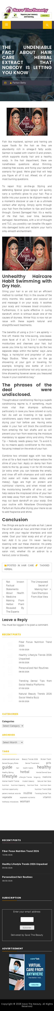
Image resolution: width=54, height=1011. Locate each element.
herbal (8, 569)
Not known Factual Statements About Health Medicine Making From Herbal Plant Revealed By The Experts (15, 596)
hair (17, 768)
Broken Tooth (46, 759)
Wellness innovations (10, 802)
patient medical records (11, 793)
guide (7, 767)
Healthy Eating (7, 772)
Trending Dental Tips (43, 793)
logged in (21, 625)
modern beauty (28, 781)
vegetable (7, 797)
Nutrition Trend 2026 (43, 789)
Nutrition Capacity (18, 785)
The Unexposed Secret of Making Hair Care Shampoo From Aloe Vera (39, 589)
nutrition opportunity (10, 789)
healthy (44, 767)
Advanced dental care (10, 759)
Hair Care (27, 565)
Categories (8, 721)
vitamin (47, 797)
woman (25, 801)
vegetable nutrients (27, 797)
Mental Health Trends (10, 781)
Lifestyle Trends (25, 777)
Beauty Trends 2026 (30, 759)
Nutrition (5, 785)
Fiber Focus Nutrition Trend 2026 (20, 851)
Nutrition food (32, 785)
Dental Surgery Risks (10, 763)
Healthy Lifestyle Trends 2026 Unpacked (25, 864)
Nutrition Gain (45, 785)
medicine (46, 777)
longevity (37, 777)
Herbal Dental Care (43, 772)
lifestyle (9, 776)
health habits (28, 768)
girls (48, 763)
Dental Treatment (32, 763)
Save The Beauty (34, 935)
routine (27, 793)
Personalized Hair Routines (34, 668)
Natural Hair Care (44, 781)
